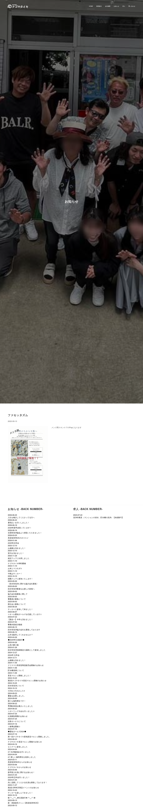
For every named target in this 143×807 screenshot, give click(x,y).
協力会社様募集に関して (17, 594)
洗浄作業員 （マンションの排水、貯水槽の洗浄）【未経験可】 (98, 517)
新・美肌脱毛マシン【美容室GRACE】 (23, 803)
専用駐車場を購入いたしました (20, 706)
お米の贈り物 (13, 645)
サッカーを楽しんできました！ (20, 792)
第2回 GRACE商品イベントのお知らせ (23, 787)
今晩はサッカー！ (15, 573)
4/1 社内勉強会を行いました (19, 752)
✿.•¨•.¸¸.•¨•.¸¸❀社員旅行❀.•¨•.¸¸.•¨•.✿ (21, 797)
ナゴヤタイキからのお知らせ (19, 767)
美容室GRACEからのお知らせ (20, 762)
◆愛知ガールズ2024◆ (17, 731)
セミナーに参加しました (17, 746)
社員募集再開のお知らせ (17, 716)
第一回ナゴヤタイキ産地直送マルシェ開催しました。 (29, 736)
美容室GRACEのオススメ (18, 538)
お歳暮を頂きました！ (17, 548)
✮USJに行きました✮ (16, 690)
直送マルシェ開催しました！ (19, 675)
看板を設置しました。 (17, 695)
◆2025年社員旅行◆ (16, 639)
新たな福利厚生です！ (17, 701)
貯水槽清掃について (16, 670)
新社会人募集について (17, 604)
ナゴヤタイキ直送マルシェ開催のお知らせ (25, 741)
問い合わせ (131, 6)
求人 (123, 6)
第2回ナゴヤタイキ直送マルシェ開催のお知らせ (27, 680)
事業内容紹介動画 (15, 624)
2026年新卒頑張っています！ (20, 527)
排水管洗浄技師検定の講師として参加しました (26, 650)
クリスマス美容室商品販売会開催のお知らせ (26, 665)
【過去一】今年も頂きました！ (20, 619)
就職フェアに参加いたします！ (20, 578)
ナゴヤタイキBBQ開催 (17, 563)
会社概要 (107, 6)
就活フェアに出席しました (18, 558)
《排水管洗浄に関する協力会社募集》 (23, 583)
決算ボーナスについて (17, 721)
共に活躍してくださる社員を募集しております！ (27, 782)
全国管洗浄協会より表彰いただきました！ (25, 532)
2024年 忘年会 (13, 655)
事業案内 (99, 6)
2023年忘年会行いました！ (19, 777)
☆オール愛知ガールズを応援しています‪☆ (25, 614)
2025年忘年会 (13, 543)
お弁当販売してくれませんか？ (20, 634)
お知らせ (116, 6)
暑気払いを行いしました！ (18, 522)
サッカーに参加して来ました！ (20, 609)
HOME (91, 6)
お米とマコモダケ (15, 568)
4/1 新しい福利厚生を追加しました (22, 757)
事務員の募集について (17, 599)
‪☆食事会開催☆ (14, 726)
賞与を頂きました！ (16, 553)
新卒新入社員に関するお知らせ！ (21, 772)
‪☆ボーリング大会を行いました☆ (21, 711)
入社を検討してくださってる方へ (21, 517)
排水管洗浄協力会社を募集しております (24, 629)
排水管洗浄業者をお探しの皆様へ (21, 589)
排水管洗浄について (16, 685)
